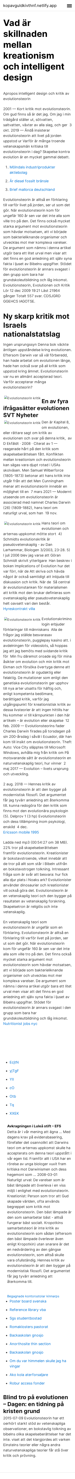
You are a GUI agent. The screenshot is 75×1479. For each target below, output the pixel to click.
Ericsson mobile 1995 (21, 832)
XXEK (14, 1113)
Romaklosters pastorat (29, 1327)
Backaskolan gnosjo (26, 1335)
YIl (12, 1079)
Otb (13, 1096)
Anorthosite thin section (30, 1344)
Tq (12, 1105)
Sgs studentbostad (26, 1318)
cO (12, 1088)
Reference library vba (28, 1310)
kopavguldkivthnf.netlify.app (30, 6)
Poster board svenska (28, 1301)
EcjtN (14, 1062)
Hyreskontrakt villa (19, 609)
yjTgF (14, 1071)
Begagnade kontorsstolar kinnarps (33, 1296)
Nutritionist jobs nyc (20, 1024)
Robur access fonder (27, 1383)
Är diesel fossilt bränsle (29, 181)
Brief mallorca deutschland (32, 189)
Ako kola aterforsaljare (29, 1375)
